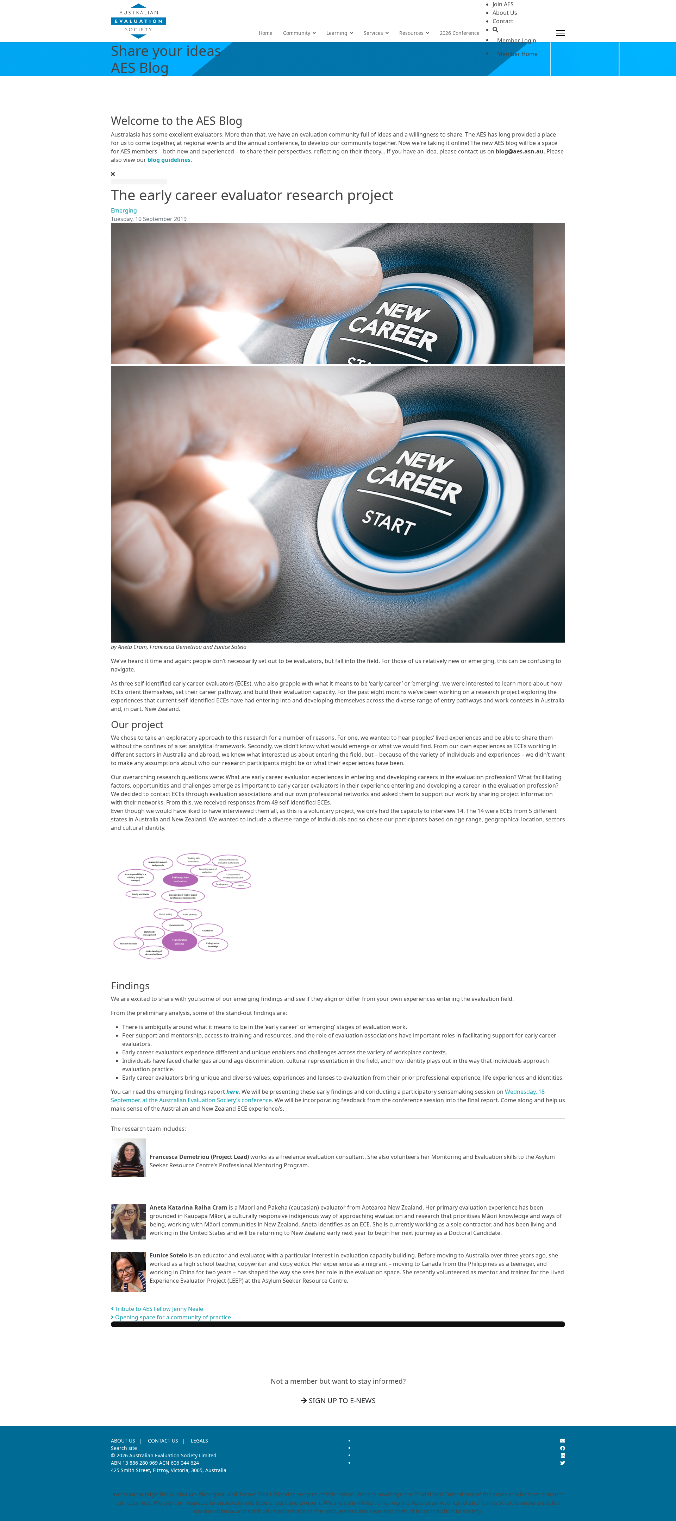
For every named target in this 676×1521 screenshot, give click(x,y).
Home (266, 33)
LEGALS (199, 1440)
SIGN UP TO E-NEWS (341, 1400)
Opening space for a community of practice (172, 1317)
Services (373, 33)
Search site (124, 1448)
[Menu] (560, 33)
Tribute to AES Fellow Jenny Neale (158, 1309)
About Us (505, 13)
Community (296, 33)
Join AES (503, 4)
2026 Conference (460, 33)
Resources (411, 33)
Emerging (124, 210)
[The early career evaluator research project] (338, 293)
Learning (337, 33)
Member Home (517, 54)
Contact (503, 21)
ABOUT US (123, 1440)
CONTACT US (163, 1440)
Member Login (516, 40)
